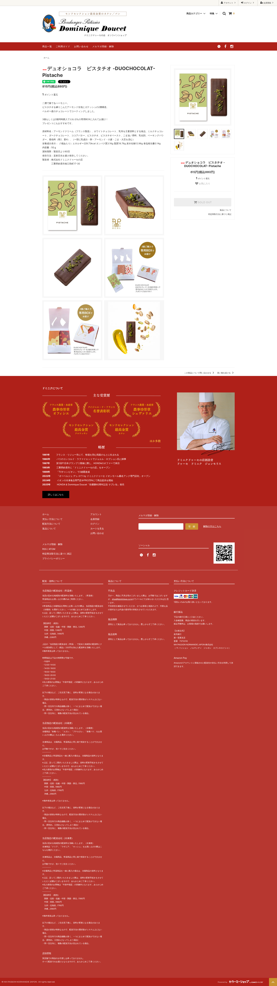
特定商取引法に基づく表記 (219, 214)
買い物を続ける (224, 373)
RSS (44, 549)
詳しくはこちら (56, 494)
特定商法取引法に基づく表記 (56, 553)
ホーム (46, 58)
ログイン (247, 3)
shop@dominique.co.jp (122, 599)
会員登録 (267, 3)
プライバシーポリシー (53, 558)
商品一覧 (47, 46)
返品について (225, 210)
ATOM (52, 549)
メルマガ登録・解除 (103, 46)
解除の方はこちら (212, 526)
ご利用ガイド (63, 46)
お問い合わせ (81, 46)
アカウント (228, 3)
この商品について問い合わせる (198, 373)
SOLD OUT (204, 202)
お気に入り (204, 183)
